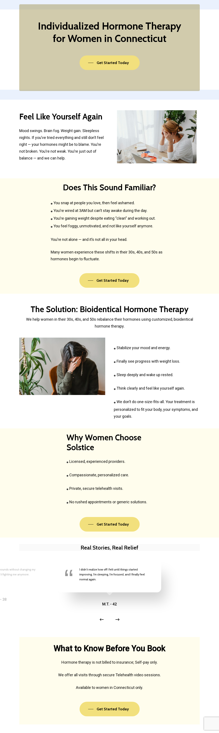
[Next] (117, 619)
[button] (109, 63)
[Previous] (101, 619)
